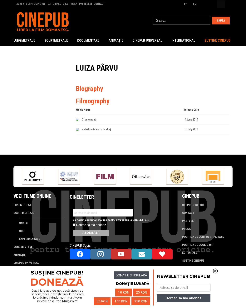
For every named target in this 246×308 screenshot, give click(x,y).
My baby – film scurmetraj (96, 129)
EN (194, 4)
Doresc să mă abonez (183, 298)
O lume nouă (88, 119)
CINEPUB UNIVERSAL (147, 40)
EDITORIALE (54, 3)
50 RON (102, 301)
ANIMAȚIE (116, 40)
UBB (21, 231)
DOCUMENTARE (88, 40)
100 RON (121, 301)
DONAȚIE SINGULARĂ (131, 275)
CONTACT (99, 3)
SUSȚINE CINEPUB (217, 40)
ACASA (20, 3)
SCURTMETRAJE (56, 40)
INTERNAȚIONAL (183, 40)
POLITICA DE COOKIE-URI (197, 245)
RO (185, 4)
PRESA (73, 3)
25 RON (141, 292)
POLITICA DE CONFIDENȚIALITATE (203, 237)
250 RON (140, 301)
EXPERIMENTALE (29, 239)
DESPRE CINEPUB (36, 3)
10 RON (123, 292)
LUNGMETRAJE (24, 40)
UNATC (23, 223)
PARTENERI (85, 3)
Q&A (65, 3)
